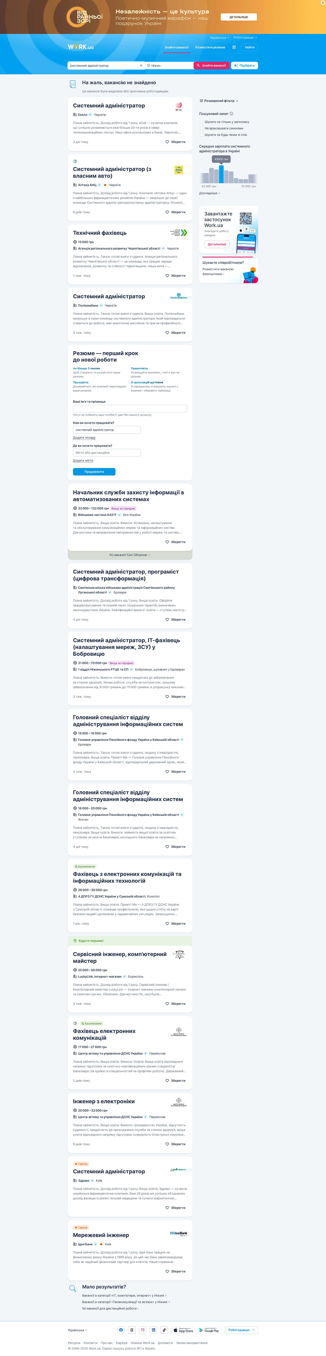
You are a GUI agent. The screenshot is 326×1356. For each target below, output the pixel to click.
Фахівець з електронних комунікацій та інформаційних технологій (127, 877)
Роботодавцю (244, 37)
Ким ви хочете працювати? (93, 423)
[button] (234, 47)
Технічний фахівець (100, 233)
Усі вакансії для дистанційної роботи (109, 1308)
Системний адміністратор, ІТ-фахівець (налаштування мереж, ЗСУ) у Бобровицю (126, 647)
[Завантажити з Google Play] (210, 1330)
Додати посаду (84, 437)
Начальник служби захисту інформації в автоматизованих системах (128, 495)
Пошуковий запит (214, 114)
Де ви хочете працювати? (92, 445)
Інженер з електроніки (104, 1101)
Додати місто (83, 460)
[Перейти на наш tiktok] (164, 1330)
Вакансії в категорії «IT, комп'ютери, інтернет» (123, 1295)
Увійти (250, 47)
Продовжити (94, 471)
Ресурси (74, 1343)
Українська (76, 1330)
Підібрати (247, 65)
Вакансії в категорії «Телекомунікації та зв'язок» (124, 1302)
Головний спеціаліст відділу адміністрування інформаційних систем (128, 720)
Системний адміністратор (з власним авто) (112, 172)
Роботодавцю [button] (239, 1330)
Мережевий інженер (101, 1235)
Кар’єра (121, 1343)
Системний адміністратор (109, 105)
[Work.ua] (80, 46)
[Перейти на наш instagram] (142, 1330)
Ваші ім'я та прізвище (89, 401)
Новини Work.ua (143, 1343)
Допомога (165, 1343)
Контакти (90, 1343)
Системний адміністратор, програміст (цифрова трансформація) (126, 575)
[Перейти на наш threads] (131, 1330)
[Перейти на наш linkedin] (153, 1330)
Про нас (107, 1343)
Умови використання (191, 1343)
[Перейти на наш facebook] (121, 1330)
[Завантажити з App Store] (183, 1330)
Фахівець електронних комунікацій (104, 1034)
